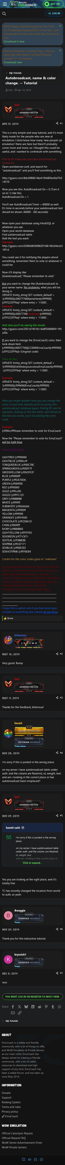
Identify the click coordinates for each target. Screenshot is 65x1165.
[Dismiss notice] (59, 26)
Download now (13, 62)
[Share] (57, 123)
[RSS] (41, 1159)
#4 (61, 753)
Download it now (14, 41)
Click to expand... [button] (32, 862)
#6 (61, 929)
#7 (61, 973)
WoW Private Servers (14, 1147)
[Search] (5, 13)
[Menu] (5, 4)
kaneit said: (13, 828)
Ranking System (11, 1102)
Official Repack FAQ (14, 1138)
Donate (6, 1093)
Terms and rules (11, 1107)
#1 (61, 123)
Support (6, 1097)
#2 (61, 654)
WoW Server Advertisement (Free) (22, 1143)
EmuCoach (11, 1116)
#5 (61, 815)
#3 (61, 697)
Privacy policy (10, 1111)
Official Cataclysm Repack (17, 1133)
